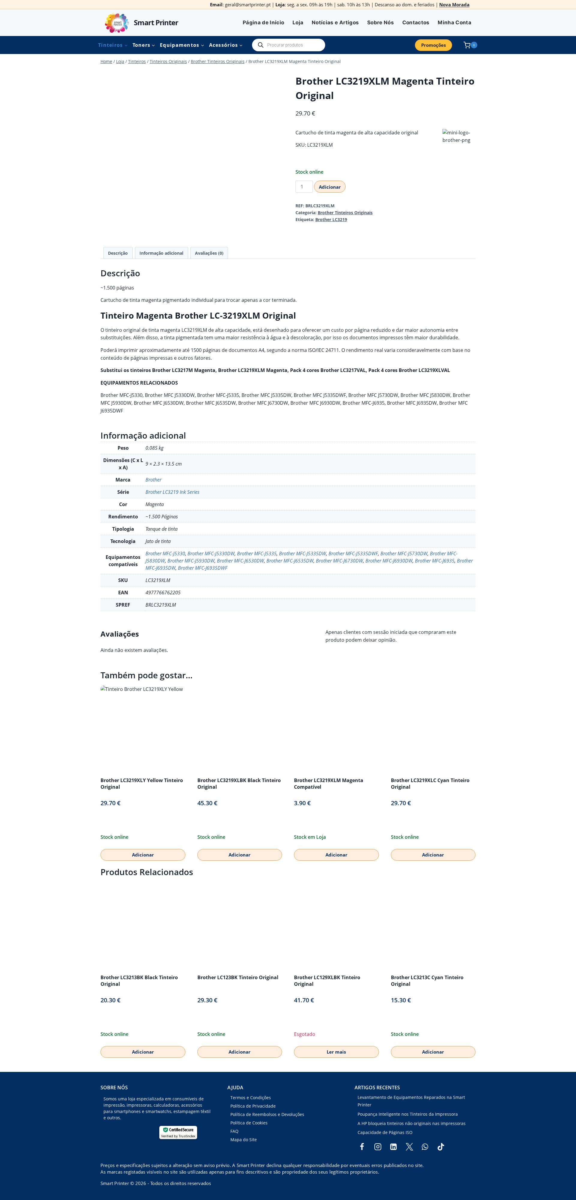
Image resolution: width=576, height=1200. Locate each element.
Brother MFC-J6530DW (240, 560)
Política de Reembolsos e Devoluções (267, 1114)
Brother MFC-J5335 (257, 553)
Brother (153, 479)
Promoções (433, 45)
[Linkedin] (393, 1146)
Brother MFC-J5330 (165, 553)
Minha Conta (454, 23)
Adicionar (330, 187)
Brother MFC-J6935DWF (202, 568)
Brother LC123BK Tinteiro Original (237, 977)
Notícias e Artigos (335, 23)
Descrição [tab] (118, 253)
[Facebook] (362, 1146)
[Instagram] (377, 1146)
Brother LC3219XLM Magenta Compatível (328, 783)
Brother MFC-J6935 (434, 560)
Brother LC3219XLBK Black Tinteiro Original (239, 783)
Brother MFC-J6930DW (388, 560)
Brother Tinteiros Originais (345, 212)
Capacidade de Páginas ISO (385, 1132)
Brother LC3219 (331, 219)
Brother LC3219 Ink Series (173, 492)
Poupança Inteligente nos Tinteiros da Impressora (408, 1114)
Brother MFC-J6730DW (339, 560)
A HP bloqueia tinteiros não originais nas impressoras (412, 1123)
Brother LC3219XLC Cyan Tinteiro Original (430, 783)
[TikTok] (440, 1146)
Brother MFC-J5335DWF (353, 553)
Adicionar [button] (143, 855)
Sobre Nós (380, 23)
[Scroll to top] (14, 1176)
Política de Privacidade (253, 1106)
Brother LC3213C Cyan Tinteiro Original (427, 980)
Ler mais (336, 1052)
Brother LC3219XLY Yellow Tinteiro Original (141, 783)
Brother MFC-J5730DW (404, 553)
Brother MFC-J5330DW (211, 553)
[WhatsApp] (425, 1146)
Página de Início (263, 23)
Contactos (416, 23)
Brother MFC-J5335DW (302, 553)
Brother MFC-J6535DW (290, 560)
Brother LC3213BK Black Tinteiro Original (139, 980)
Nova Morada (454, 5)
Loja (297, 23)
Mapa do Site (243, 1139)
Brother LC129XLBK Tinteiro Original (327, 980)
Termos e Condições (250, 1097)
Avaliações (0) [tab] (209, 253)
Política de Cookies (249, 1123)
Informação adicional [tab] (161, 253)
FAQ (234, 1131)
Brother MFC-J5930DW (190, 560)
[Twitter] (409, 1146)
